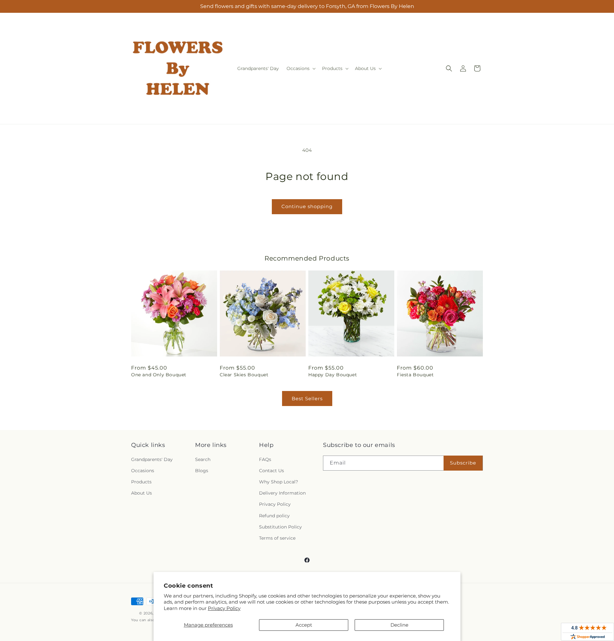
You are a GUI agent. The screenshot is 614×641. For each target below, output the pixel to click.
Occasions (142, 470)
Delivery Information (282, 493)
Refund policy (274, 516)
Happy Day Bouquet (332, 375)
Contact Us (271, 470)
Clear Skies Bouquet (244, 375)
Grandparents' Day (152, 459)
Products (141, 482)
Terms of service (277, 538)
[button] (300, 68)
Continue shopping (307, 206)
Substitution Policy (280, 527)
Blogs (201, 470)
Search (202, 459)
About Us (141, 493)
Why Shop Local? (278, 482)
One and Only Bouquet (158, 375)
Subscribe (463, 463)
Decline (399, 625)
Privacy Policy (224, 608)
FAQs (265, 459)
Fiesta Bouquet (415, 375)
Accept (303, 625)
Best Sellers (307, 398)
